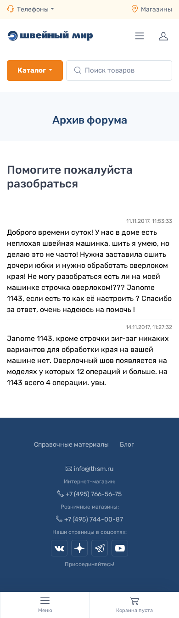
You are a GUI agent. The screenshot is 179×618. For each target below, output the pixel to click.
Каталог (31, 70)
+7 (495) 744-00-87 (93, 519)
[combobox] (119, 70)
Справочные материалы (71, 444)
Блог (127, 444)
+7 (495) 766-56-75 (94, 494)
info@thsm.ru (93, 469)
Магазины (156, 9)
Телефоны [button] (33, 9)
